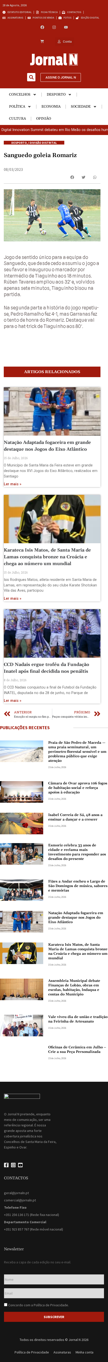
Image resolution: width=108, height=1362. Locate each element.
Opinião (43, 118)
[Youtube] (66, 27)
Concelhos (19, 94)
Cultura (17, 118)
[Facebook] (42, 27)
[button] (31, 77)
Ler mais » (12, 484)
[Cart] (42, 41)
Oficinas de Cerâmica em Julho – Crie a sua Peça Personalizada (77, 1049)
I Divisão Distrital (42, 143)
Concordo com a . (38, 1305)
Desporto (56, 94)
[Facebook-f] (6, 1165)
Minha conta (84, 1352)
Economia (51, 106)
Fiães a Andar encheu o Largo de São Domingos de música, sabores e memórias (77, 886)
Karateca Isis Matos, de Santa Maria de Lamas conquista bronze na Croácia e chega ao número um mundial (47, 557)
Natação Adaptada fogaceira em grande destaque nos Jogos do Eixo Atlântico (75, 917)
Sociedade (81, 106)
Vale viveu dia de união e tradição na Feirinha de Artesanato (77, 1019)
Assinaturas (62, 1352)
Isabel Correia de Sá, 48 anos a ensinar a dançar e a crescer (75, 817)
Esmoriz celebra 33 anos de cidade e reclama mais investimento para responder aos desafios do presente (77, 852)
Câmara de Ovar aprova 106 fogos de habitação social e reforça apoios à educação (77, 788)
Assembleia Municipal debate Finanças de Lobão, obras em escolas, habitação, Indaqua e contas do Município (74, 988)
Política (17, 106)
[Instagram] (54, 27)
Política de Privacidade (51, 1305)
